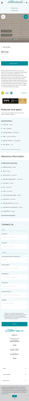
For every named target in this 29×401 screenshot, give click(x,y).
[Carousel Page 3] (16, 39)
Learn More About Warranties (8, 215)
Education (6, 380)
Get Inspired (6, 374)
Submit (14, 324)
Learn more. (5, 393)
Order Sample (13, 63)
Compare (23, 93)
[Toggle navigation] (2, 3)
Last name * (4, 242)
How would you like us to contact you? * (11, 256)
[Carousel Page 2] (14, 39)
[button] (21, 2)
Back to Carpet (6, 47)
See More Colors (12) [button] (6, 35)
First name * (4, 233)
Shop (4, 368)
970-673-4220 (14, 10)
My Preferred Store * (6, 291)
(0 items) (26, 2)
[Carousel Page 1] (12, 39)
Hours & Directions (14, 341)
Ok (14, 396)
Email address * (5, 273)
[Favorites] (24, 2)
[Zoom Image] (3, 17)
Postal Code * (5, 282)
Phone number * (6, 264)
